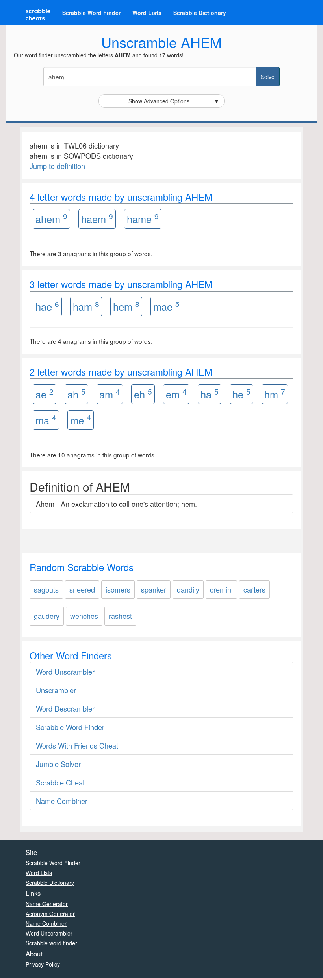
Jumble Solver (58, 764)
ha (209, 393)
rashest (120, 616)
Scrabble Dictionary (199, 13)
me (80, 419)
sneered (82, 589)
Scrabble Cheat (60, 782)
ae (44, 393)
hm (274, 393)
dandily (188, 589)
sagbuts (46, 589)
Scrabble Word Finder (91, 13)
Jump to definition (57, 166)
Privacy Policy (43, 964)
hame (143, 218)
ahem (51, 218)
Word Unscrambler (65, 671)
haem (97, 218)
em (176, 393)
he (241, 393)
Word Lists (147, 13)
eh (143, 393)
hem (126, 306)
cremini (221, 589)
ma (45, 419)
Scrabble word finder (51, 943)
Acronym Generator (50, 913)
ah (76, 393)
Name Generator (47, 904)
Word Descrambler (65, 708)
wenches (84, 616)
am (109, 393)
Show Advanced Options (174, 101)
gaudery (46, 616)
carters (254, 589)
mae (166, 306)
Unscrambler (56, 690)
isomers (118, 589)
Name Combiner (61, 801)
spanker (153, 589)
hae (47, 306)
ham (86, 306)
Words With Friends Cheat (77, 745)
